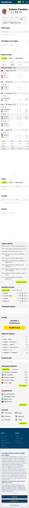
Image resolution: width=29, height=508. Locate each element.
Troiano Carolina (9, 5)
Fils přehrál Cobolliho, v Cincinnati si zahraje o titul (14, 278)
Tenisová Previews (19, 438)
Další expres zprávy (21, 282)
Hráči (3, 5)
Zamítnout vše (14, 501)
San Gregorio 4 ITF (11, 93)
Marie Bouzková (4, 447)
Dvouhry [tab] (4, 182)
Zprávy (20, 413)
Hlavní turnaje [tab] (6, 290)
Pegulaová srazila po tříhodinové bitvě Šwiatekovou (14, 265)
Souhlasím (14, 496)
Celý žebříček (23, 385)
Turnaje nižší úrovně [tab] (17, 290)
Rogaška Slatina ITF (11, 70)
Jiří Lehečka (3, 438)
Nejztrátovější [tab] (15, 369)
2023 (3, 146)
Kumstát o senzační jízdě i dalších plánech (15, 246)
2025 (3, 141)
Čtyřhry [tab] (11, 182)
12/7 (12, 143)
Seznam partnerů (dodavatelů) (10, 492)
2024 (3, 143)
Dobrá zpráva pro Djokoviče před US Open (15, 248)
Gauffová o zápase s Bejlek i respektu (14, 258)
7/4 (19, 141)
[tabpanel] (14, 105)
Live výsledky (8, 413)
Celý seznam (23, 404)
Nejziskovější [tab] (6, 369)
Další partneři (23, 423)
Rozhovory (17, 440)
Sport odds (21, 416)
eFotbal (20, 419)
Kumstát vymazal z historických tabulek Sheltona (14, 254)
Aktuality (17, 436)
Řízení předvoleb (14, 505)
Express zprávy (18, 442)
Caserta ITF (9, 130)
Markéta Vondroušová (5, 442)
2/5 (12, 64)
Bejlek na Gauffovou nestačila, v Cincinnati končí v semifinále (15, 269)
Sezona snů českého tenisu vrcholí (13, 251)
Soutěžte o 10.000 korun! (14, 322)
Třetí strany (13, 479)
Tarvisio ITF (9, 82)
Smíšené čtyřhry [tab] (19, 58)
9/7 (12, 141)
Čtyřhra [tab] (11, 58)
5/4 (19, 143)
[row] (14, 65)
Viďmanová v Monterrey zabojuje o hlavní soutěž (15, 273)
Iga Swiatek (3, 445)
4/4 (12, 146)
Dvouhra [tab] (4, 58)
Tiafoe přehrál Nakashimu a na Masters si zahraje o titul (15, 261)
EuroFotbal (7, 419)
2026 (3, 64)
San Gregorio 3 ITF (11, 104)
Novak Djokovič (4, 436)
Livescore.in (7, 416)
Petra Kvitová (4, 440)
